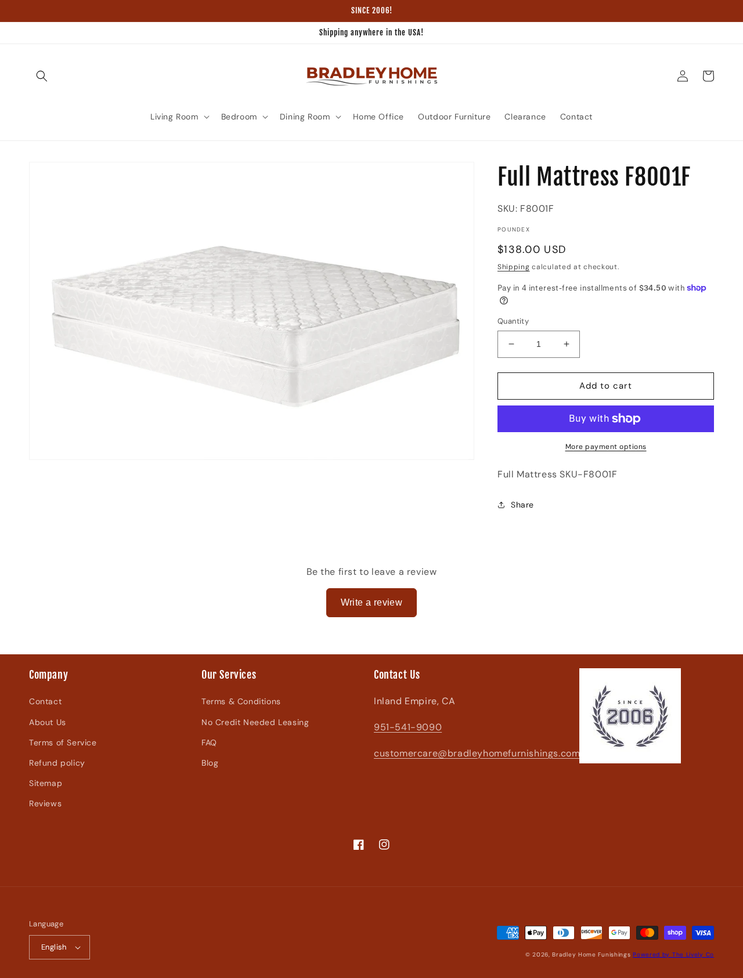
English (54, 947)
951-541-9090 (408, 727)
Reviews (45, 803)
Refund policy (57, 763)
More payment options (606, 446)
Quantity (513, 321)
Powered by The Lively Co (673, 954)
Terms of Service (63, 742)
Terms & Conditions (241, 701)
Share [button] (522, 504)
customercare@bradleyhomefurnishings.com (477, 753)
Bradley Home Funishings (591, 954)
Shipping (513, 266)
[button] (42, 76)
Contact (45, 701)
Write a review (372, 602)
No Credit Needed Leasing (255, 722)
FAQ (209, 742)
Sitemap (45, 783)
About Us (47, 722)
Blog (209, 763)
